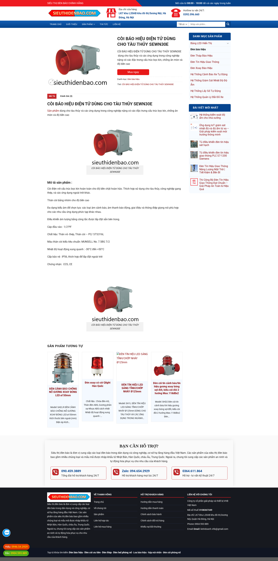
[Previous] (47, 391)
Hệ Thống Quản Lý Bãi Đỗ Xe (206, 97)
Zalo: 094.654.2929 (136, 471)
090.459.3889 (71, 471)
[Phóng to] (51, 82)
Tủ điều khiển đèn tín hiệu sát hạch (214, 143)
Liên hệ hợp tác (101, 520)
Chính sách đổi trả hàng (152, 520)
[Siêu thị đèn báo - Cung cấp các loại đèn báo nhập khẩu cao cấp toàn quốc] (74, 13)
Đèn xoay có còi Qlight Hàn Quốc (97, 384)
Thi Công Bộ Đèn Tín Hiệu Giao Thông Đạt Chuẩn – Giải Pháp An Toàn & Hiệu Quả (214, 184)
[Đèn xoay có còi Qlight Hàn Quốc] (97, 365)
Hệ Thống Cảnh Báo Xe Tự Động (208, 74)
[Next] (182, 391)
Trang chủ (55, 24)
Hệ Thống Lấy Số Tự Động (205, 90)
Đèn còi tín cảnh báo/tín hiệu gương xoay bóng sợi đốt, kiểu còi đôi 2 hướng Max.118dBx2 (167, 388)
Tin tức (104, 24)
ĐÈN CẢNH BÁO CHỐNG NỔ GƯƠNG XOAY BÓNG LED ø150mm (63, 392)
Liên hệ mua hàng (102, 526)
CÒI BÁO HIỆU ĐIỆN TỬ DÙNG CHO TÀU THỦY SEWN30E (148, 84)
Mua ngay (133, 72)
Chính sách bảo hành (151, 514)
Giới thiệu (71, 24)
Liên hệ (116, 24)
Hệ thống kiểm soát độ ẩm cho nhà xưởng (212, 116)
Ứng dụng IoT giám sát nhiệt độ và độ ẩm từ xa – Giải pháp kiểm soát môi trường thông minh (214, 130)
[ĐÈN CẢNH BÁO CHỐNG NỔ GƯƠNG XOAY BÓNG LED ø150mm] (63, 368)
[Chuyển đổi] (228, 43)
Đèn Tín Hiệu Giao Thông (204, 61)
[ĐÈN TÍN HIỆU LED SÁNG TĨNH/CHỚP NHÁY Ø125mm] (132, 366)
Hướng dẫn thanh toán (152, 508)
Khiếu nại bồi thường (151, 526)
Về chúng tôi (100, 508)
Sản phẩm (87, 24)
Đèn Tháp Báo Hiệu (201, 55)
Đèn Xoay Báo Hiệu (201, 68)
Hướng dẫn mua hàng (151, 502)
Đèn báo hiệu (198, 49)
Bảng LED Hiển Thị (201, 43)
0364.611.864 (192, 471)
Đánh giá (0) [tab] (66, 96)
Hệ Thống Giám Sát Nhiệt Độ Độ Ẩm (208, 82)
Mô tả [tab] (52, 96)
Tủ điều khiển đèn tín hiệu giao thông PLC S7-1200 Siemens (214, 155)
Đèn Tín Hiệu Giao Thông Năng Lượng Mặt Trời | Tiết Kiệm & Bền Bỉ (213, 169)
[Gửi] (228, 24)
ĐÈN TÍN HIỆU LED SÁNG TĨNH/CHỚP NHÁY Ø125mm (132, 388)
